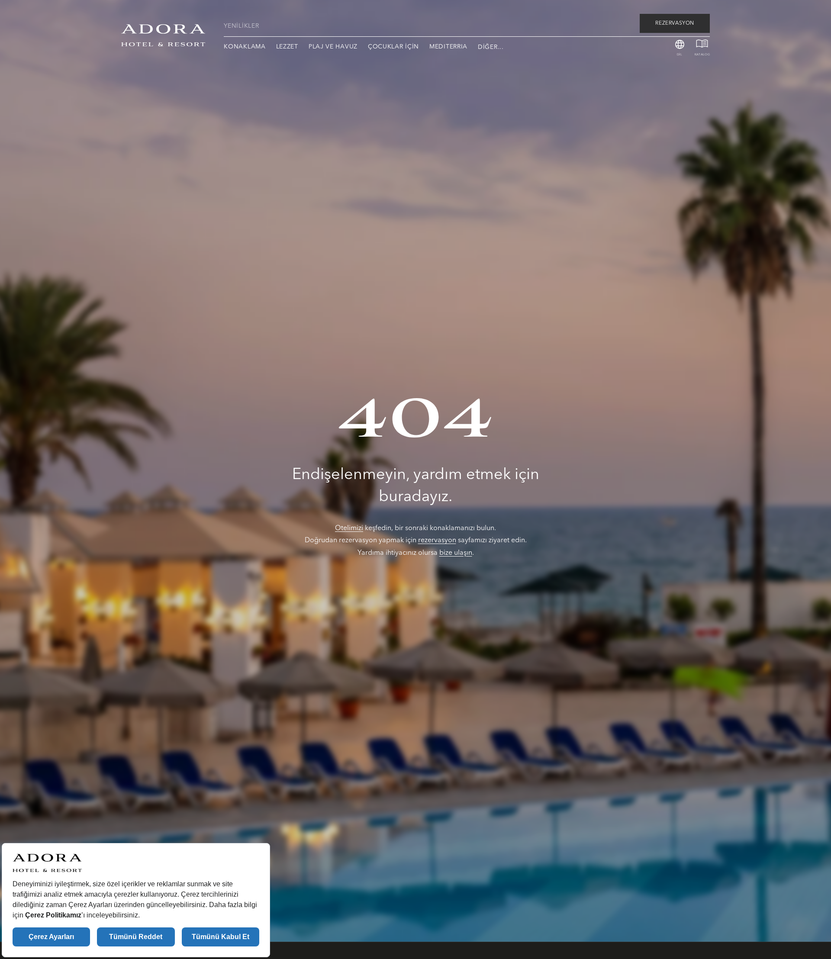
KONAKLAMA (244, 46)
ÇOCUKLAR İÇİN (393, 46)
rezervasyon (437, 540)
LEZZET (287, 46)
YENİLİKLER (241, 26)
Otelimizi (349, 528)
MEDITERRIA (448, 46)
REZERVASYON (674, 23)
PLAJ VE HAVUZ (333, 46)
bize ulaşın (455, 553)
